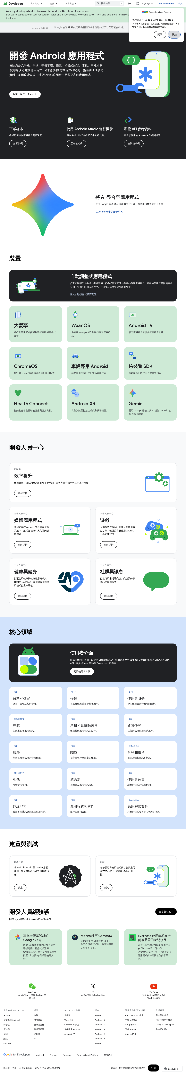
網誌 (5, 1038)
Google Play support (165, 1024)
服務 (16, 752)
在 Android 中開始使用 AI (109, 211)
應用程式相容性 (82, 806)
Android (7, 1015)
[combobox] (109, 3)
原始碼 (6, 1029)
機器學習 (38, 1020)
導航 (16, 725)
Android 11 (99, 1043)
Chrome (53, 1055)
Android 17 (100, 1015)
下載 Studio (130, 1029)
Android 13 (100, 1034)
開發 (52, 3)
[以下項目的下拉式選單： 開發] (58, 3)
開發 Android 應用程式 (56, 56)
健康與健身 (39, 1024)
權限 (73, 698)
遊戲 (36, 1015)
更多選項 (70, 3)
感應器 (75, 779)
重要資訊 (34, 3)
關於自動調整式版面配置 (83, 294)
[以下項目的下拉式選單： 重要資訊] (42, 3)
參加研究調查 (162, 1029)
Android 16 (100, 1020)
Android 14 (100, 1029)
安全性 (6, 1024)
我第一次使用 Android (25, 94)
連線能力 (20, 806)
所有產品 (108, 1055)
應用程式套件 (137, 806)
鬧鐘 (73, 752)
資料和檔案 (21, 698)
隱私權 (37, 1034)
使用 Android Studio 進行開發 (90, 129)
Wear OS (68, 1020)
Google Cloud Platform (87, 1055)
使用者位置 (136, 779)
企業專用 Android (11, 1020)
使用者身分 (136, 698)
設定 (20, 887)
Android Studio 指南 (134, 1015)
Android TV (69, 1034)
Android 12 (100, 1038)
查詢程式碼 (134, 143)
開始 (174, 34)
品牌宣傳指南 (25, 1068)
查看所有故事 (166, 911)
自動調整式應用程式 (91, 276)
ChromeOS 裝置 (71, 1024)
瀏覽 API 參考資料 (138, 129)
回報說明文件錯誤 (164, 1020)
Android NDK (131, 1034)
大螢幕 (67, 1015)
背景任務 (134, 725)
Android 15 (100, 1024)
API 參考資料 (131, 1024)
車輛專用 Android (72, 1029)
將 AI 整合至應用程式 (117, 197)
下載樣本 (16, 129)
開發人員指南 (131, 1020)
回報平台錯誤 (162, 1015)
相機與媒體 (39, 1029)
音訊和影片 (136, 752)
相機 (16, 779)
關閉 (160, 34)
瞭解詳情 (22, 493)
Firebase (67, 1055)
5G (35, 1038)
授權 (14, 1068)
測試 (106, 887)
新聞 (5, 1034)
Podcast (7, 1043)
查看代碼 (18, 143)
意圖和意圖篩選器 (84, 725)
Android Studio (166, 3)
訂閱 (153, 1068)
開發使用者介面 (82, 671)
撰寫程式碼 (76, 143)
